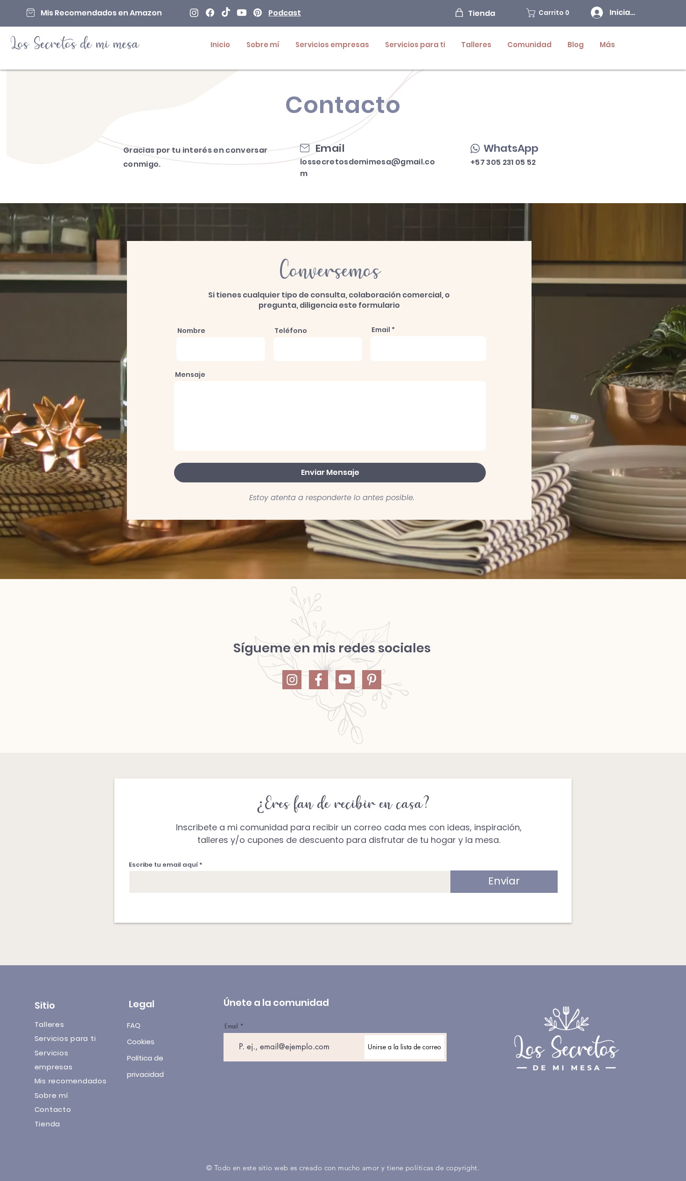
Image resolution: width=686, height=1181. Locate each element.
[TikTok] (225, 12)
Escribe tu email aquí (163, 865)
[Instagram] (194, 12)
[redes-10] (318, 679)
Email (380, 329)
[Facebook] (210, 12)
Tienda (48, 1124)
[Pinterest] (257, 12)
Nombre (191, 330)
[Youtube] (241, 12)
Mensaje (190, 374)
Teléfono (290, 330)
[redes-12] (371, 679)
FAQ (133, 1025)
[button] (551, 12)
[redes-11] (345, 679)
